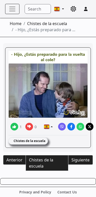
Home (16, 23)
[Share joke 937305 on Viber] (62, 126)
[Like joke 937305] (14, 126)
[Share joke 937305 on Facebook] (71, 126)
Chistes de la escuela (47, 23)
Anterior (14, 160)
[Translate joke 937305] (48, 126)
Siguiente (80, 160)
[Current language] (59, 9)
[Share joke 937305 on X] (89, 126)
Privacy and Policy (35, 192)
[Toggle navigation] (12, 9)
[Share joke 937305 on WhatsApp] (80, 126)
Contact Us (67, 192)
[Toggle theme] (73, 9)
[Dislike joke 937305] (29, 126)
